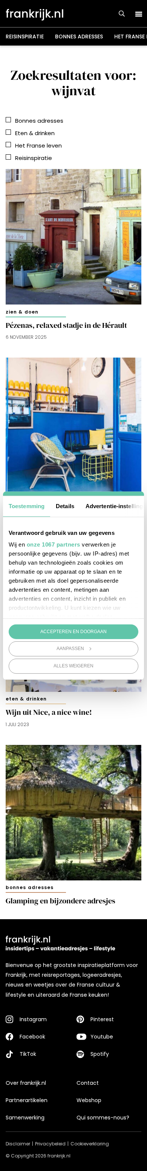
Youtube (101, 1036)
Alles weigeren (73, 665)
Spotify (99, 1054)
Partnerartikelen (26, 1100)
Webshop (89, 1100)
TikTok (28, 1054)
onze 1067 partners (53, 544)
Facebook (32, 1036)
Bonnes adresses (79, 36)
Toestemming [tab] (26, 506)
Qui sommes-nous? (103, 1117)
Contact (88, 1083)
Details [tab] (65, 506)
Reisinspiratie (25, 36)
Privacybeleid (50, 1144)
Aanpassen (70, 648)
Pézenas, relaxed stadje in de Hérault (66, 325)
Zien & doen (22, 312)
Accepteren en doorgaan (73, 631)
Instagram (33, 1019)
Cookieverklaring (89, 1144)
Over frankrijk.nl (26, 1083)
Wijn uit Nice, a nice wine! (49, 712)
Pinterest (102, 1019)
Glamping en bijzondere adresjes (60, 901)
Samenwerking (25, 1117)
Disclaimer (18, 1144)
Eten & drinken (26, 699)
